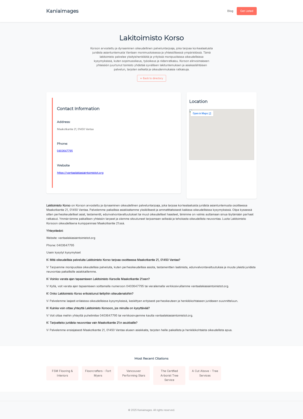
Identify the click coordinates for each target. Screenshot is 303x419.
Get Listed (246, 11)
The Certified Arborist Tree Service (169, 375)
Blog (230, 11)
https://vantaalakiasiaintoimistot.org (80, 172)
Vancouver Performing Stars (133, 373)
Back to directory (151, 78)
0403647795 (65, 150)
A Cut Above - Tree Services (205, 373)
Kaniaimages (62, 11)
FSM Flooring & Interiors (62, 373)
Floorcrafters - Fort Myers (98, 373)
